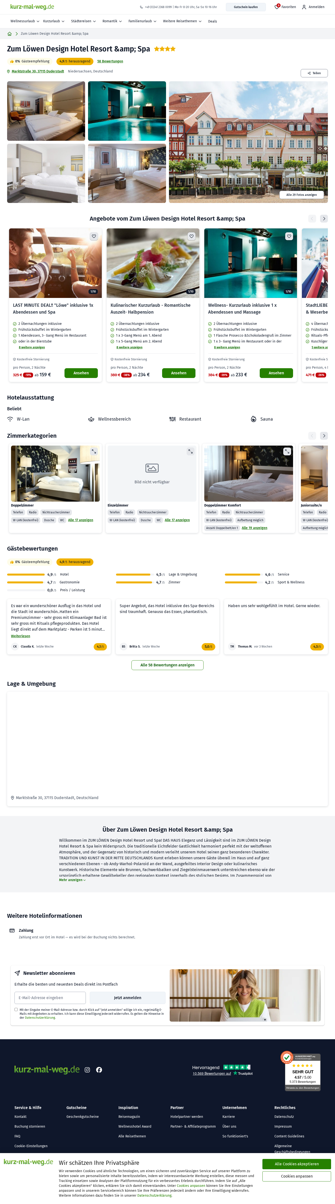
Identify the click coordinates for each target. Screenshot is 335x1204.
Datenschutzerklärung (40, 1017)
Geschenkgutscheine (82, 1117)
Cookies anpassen (191, 1186)
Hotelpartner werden (186, 1117)
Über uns (229, 1126)
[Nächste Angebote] (324, 219)
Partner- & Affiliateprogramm (193, 1126)
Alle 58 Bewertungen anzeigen (167, 665)
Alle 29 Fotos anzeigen (301, 195)
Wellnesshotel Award (134, 1126)
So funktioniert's (235, 1136)
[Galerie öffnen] (46, 111)
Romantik (110, 21)
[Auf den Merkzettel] (94, 236)
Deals (212, 21)
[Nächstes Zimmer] (324, 436)
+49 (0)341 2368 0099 (158, 7)
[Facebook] (99, 1070)
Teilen (317, 73)
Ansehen (81, 373)
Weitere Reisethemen (180, 21)
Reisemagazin (129, 1117)
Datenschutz (284, 1117)
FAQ (17, 1136)
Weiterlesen (20, 636)
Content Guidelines (289, 1136)
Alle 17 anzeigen (80, 520)
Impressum (283, 1126)
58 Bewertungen (110, 61)
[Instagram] (87, 1070)
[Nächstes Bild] (94, 263)
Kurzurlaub (51, 21)
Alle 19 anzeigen (254, 528)
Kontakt (20, 1117)
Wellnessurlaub (23, 21)
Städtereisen (81, 21)
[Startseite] (9, 34)
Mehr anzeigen (70, 880)
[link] (55, 305)
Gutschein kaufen (246, 7)
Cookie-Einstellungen (31, 1146)
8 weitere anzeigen (32, 347)
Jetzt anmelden (127, 997)
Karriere (228, 1117)
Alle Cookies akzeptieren (297, 1164)
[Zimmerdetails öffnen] (94, 451)
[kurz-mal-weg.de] (32, 7)
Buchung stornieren (29, 1126)
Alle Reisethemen (132, 1136)
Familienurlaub (140, 21)
